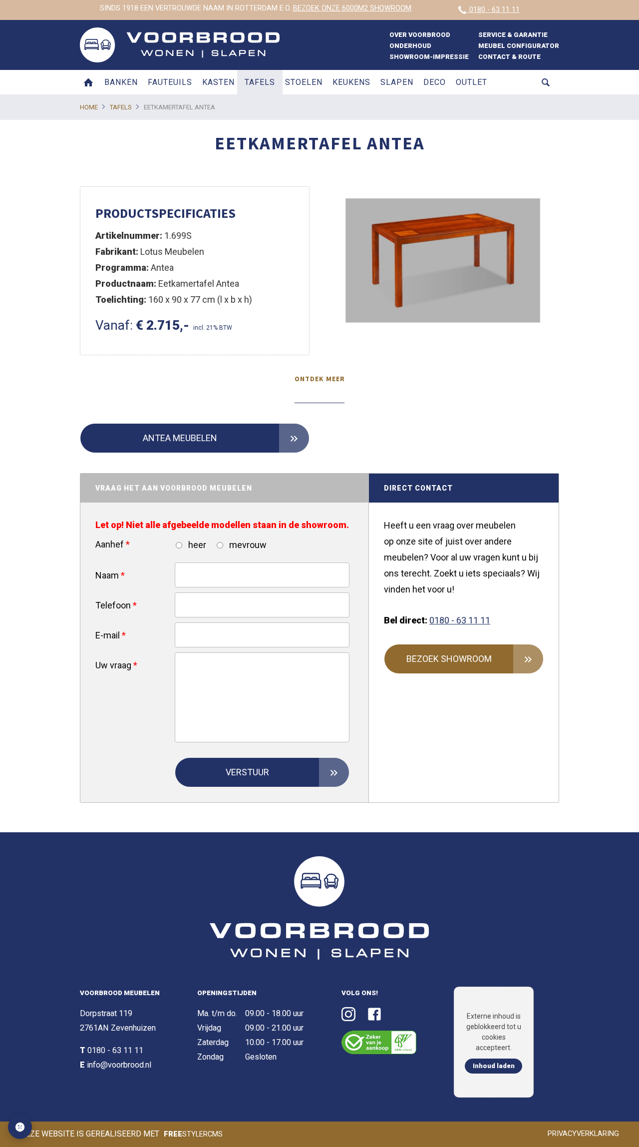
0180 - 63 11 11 (493, 9)
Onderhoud (410, 45)
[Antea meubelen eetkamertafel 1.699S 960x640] (444, 262)
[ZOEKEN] (545, 82)
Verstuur (247, 772)
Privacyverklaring (583, 1134)
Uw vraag (116, 665)
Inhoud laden (494, 1066)
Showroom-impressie (429, 56)
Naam (110, 575)
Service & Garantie (513, 34)
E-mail (110, 635)
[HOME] (88, 82)
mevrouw (247, 545)
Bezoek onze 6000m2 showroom (352, 8)
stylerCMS (193, 1134)
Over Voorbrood (419, 34)
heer (196, 545)
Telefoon (116, 605)
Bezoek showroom (449, 658)
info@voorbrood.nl (119, 1065)
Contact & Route (509, 56)
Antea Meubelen (180, 438)
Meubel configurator (518, 45)
